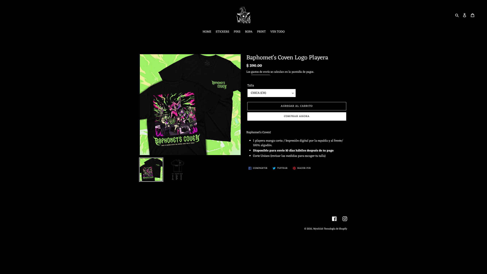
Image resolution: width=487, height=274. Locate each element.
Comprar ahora (297, 116)
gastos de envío (260, 72)
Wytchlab (318, 229)
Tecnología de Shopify (335, 229)
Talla (250, 85)
